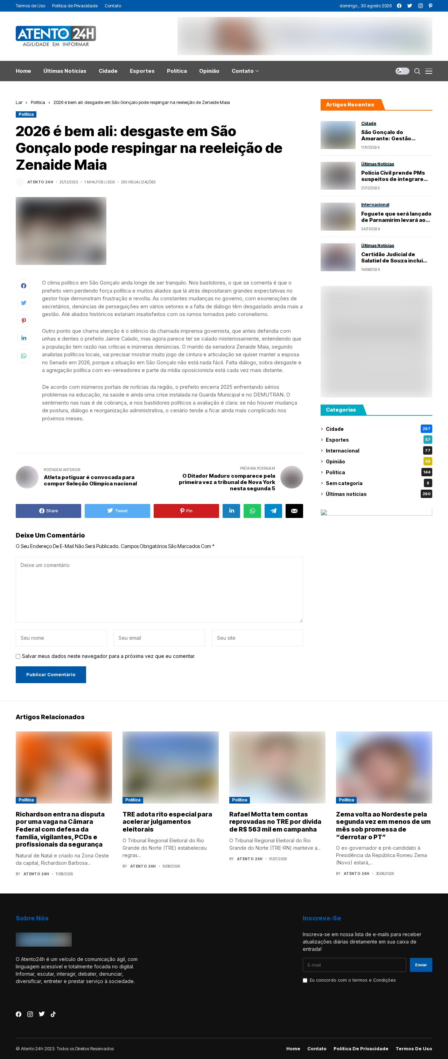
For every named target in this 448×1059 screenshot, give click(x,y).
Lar (19, 102)
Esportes (378, 440)
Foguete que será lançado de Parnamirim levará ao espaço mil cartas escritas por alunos (396, 217)
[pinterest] (430, 5)
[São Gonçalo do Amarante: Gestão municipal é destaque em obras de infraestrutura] (338, 135)
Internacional (378, 451)
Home (293, 1048)
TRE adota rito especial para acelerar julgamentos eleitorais (167, 822)
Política (38, 102)
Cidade (378, 429)
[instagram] (420, 5)
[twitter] (409, 6)
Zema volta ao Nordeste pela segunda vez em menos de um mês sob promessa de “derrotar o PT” (383, 826)
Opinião (378, 461)
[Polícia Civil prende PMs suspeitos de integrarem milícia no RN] (338, 176)
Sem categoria (377, 483)
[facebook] (399, 5)
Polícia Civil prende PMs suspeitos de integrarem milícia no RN (394, 176)
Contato (317, 1048)
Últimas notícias (378, 494)
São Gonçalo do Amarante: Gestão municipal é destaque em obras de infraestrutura (395, 135)
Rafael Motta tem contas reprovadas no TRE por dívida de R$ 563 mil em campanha (275, 822)
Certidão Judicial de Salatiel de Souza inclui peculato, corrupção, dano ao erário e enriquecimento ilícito (392, 258)
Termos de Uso (414, 1048)
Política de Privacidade (361, 1048)
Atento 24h (40, 182)
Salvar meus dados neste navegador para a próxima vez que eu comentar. (108, 656)
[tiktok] (53, 1014)
